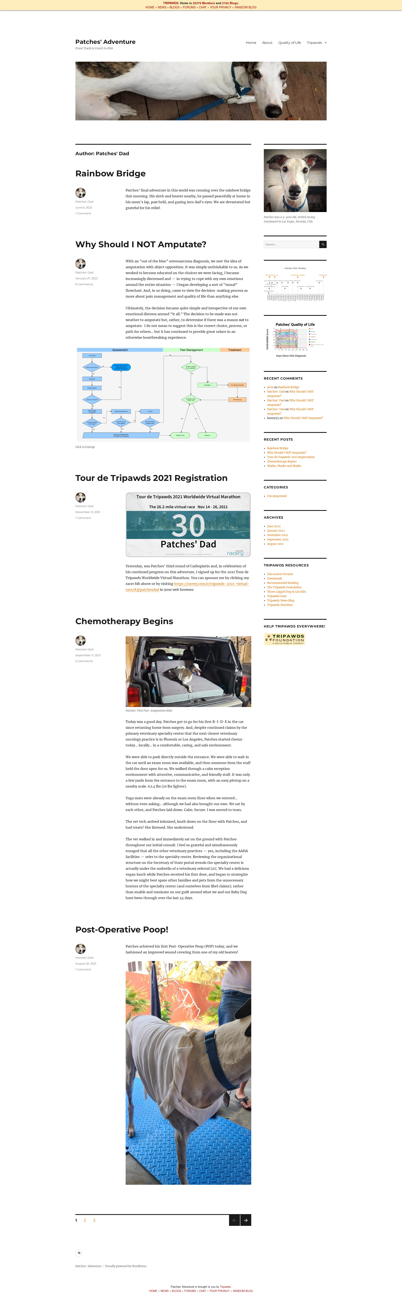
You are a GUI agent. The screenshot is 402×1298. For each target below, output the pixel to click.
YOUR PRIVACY (220, 7)
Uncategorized (277, 496)
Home (251, 43)
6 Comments (84, 284)
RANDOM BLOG (245, 7)
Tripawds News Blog (280, 600)
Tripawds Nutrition (280, 605)
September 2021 (278, 539)
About (267, 43)
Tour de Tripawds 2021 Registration (151, 478)
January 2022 (276, 530)
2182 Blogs (230, 3)
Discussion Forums (280, 574)
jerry (270, 387)
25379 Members (204, 3)
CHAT (203, 7)
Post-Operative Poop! (121, 929)
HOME (150, 7)
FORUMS (189, 7)
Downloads (274, 578)
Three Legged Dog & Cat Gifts (286, 592)
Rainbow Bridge (110, 173)
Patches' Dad (84, 201)
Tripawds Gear (277, 596)
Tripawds (314, 43)
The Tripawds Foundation (284, 587)
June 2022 (274, 526)
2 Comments (84, 661)
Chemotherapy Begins (124, 621)
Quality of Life (289, 43)
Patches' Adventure (105, 41)
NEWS (162, 7)
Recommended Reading (283, 583)
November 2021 (277, 535)
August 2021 (275, 544)
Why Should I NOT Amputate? (141, 244)
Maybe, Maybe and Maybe (284, 466)
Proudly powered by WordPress (126, 1266)
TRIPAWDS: (171, 3)
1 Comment (83, 213)
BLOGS (174, 7)
